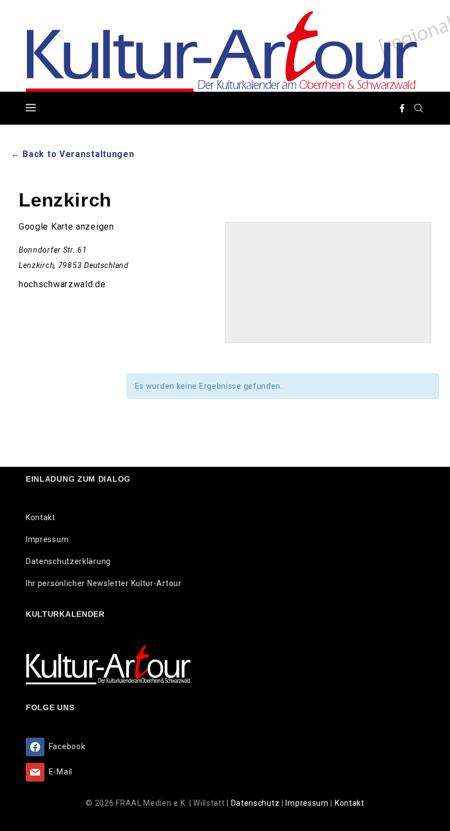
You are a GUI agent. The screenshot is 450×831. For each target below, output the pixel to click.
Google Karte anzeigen (66, 226)
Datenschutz (256, 803)
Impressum (47, 539)
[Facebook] (402, 108)
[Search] (418, 108)
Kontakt (40, 517)
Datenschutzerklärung (68, 561)
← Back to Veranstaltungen (72, 154)
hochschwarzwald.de (62, 284)
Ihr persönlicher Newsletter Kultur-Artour (104, 583)
